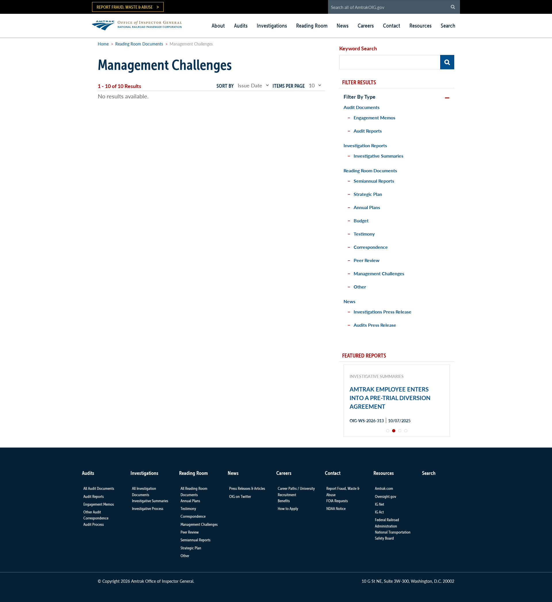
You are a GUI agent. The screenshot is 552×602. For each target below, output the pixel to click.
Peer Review (366, 260)
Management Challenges (379, 273)
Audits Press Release (375, 325)
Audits (241, 25)
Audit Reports (368, 130)
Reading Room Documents (139, 44)
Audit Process (93, 524)
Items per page (289, 86)
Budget (361, 220)
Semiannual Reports (374, 180)
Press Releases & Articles (247, 488)
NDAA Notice (336, 508)
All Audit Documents (98, 488)
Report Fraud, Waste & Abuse (125, 7)
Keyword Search (358, 48)
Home (103, 44)
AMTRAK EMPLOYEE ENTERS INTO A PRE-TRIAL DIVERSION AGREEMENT (390, 397)
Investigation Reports (365, 145)
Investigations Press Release (382, 311)
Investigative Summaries (378, 155)
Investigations (272, 25)
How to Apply (288, 508)
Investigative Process (147, 508)
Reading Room (311, 25)
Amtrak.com (384, 488)
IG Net (379, 504)
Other (360, 286)
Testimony (364, 233)
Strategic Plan (368, 194)
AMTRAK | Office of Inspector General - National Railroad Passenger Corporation (140, 24)
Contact (391, 25)
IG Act (379, 512)
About (218, 25)
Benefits (284, 500)
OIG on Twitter (240, 496)
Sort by (225, 86)
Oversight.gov (385, 496)
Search (448, 25)
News (342, 25)
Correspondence (371, 247)
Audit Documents (361, 107)
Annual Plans (367, 207)
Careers (366, 25)
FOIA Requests (337, 500)
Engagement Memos (374, 117)
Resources (420, 25)
